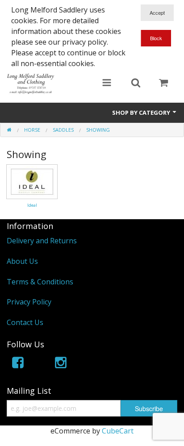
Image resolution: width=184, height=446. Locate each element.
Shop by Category (141, 112)
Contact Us (25, 322)
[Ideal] (32, 181)
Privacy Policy (29, 302)
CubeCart (118, 431)
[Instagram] (60, 364)
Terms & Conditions (40, 282)
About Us (22, 261)
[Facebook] (18, 364)
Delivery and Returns (42, 241)
